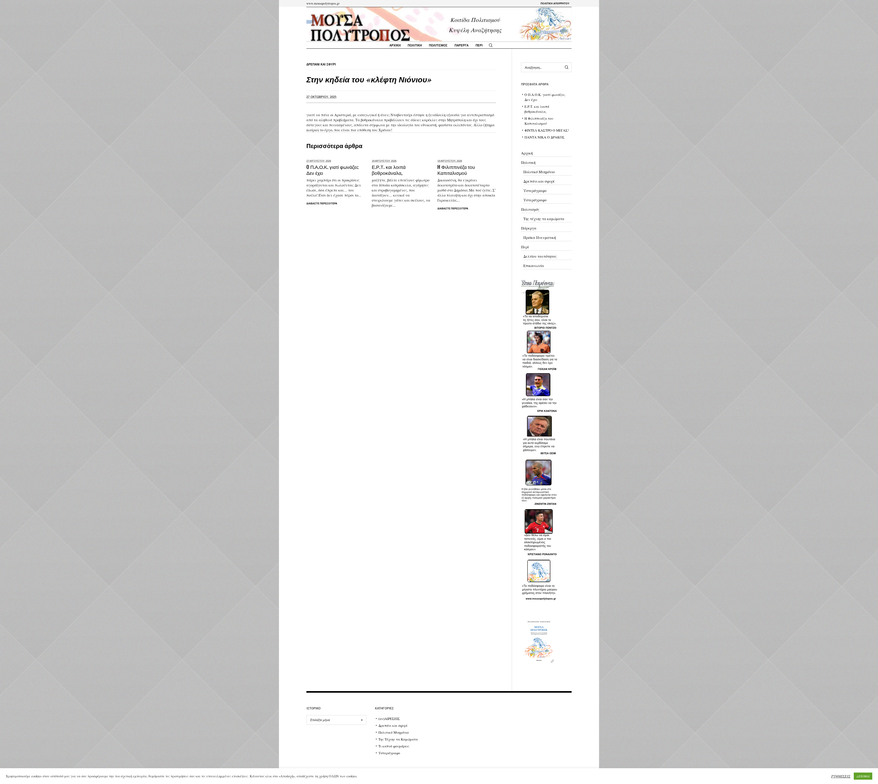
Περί (525, 246)
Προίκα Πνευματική (539, 237)
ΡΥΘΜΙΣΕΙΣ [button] (840, 776)
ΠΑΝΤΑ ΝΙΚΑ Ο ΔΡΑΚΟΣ (545, 137)
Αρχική (527, 153)
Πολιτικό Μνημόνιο (393, 732)
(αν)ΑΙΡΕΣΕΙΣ (389, 718)
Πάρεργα (528, 228)
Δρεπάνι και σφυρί (538, 181)
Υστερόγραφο (534, 190)
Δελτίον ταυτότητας (540, 256)
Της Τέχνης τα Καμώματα (398, 739)
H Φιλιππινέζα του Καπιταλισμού (456, 169)
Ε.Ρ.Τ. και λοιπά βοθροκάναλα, (389, 169)
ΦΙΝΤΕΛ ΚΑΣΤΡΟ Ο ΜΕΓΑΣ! (547, 130)
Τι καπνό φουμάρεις (393, 746)
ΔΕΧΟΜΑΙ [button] (863, 776)
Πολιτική (528, 162)
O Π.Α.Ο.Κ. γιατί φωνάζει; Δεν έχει (332, 169)
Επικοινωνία (533, 265)
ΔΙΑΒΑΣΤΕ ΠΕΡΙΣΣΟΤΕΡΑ (321, 203)
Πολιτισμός (530, 209)
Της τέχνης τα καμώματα (543, 218)
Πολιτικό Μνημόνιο (539, 171)
